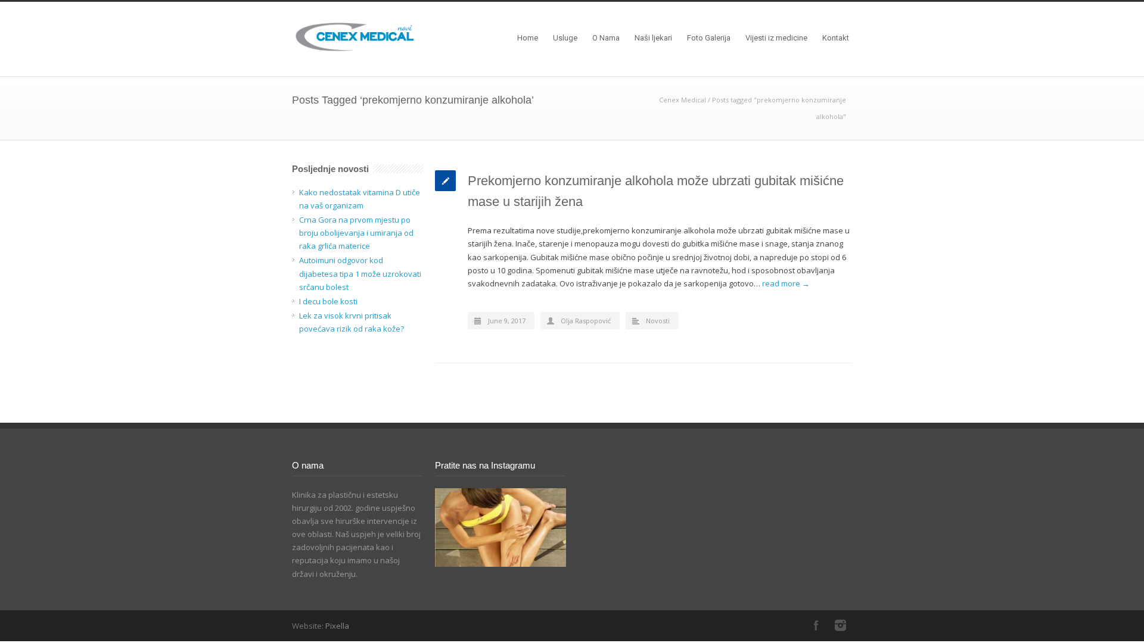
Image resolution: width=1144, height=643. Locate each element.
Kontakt (835, 37)
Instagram (840, 625)
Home (527, 37)
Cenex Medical (682, 99)
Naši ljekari (653, 37)
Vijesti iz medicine (776, 37)
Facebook (816, 625)
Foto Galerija (708, 37)
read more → (786, 283)
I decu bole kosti (328, 301)
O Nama (606, 37)
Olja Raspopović (586, 320)
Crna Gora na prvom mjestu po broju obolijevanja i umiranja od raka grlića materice (356, 232)
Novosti (658, 320)
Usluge (565, 37)
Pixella (337, 625)
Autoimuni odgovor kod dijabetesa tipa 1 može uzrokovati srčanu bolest (360, 273)
